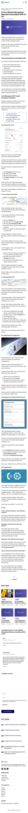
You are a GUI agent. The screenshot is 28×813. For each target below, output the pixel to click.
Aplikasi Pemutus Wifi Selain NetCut (17, 464)
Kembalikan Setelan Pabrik (13, 119)
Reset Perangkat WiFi (11, 117)
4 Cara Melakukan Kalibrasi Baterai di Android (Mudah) (20, 622)
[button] (23, 2)
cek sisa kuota (14, 534)
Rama (4, 18)
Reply (5, 645)
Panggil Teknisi (10, 121)
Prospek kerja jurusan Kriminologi (13, 741)
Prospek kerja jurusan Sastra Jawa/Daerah (15, 724)
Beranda (3, 8)
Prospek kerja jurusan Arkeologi (12, 735)
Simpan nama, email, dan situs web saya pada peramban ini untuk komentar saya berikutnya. (14, 701)
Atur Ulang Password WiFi (13, 115)
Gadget (7, 8)
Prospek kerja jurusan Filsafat (11, 730)
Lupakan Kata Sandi (11, 114)
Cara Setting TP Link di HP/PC (15, 504)
